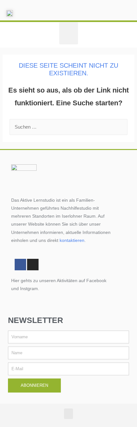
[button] (68, 33)
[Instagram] (33, 264)
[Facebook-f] (20, 264)
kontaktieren (72, 240)
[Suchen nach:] (68, 127)
